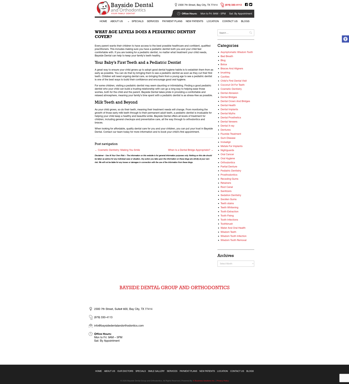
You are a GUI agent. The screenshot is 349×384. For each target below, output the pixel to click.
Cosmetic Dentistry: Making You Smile (117, 149)
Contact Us (230, 21)
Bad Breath (227, 56)
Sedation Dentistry (231, 195)
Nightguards (227, 150)
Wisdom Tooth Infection (233, 236)
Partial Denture (229, 166)
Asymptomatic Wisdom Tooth (237, 52)
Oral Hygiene (228, 158)
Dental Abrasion (229, 93)
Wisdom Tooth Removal (233, 240)
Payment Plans (172, 21)
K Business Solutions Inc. (204, 381)
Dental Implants (229, 109)
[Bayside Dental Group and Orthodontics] (125, 8)
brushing (225, 72)
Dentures (226, 129)
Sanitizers (226, 191)
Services (153, 21)
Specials (138, 21)
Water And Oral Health (233, 227)
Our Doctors (125, 371)
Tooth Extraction (229, 211)
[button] (345, 39)
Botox (224, 64)
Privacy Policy (223, 381)
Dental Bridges (229, 97)
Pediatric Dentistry (231, 170)
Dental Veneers (229, 121)
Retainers (226, 182)
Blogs (250, 371)
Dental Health (228, 105)
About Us (116, 21)
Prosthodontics (229, 174)
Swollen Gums (229, 199)
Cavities (225, 76)
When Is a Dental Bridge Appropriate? (190, 149)
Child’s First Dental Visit (234, 80)
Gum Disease (228, 137)
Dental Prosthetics (231, 117)
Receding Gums (229, 178)
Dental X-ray (227, 125)
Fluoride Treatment (231, 133)
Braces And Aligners (232, 68)
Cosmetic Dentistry (231, 88)
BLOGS (245, 21)
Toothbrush (227, 223)
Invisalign (226, 142)
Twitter (250, 4)
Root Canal (227, 187)
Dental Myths (228, 113)
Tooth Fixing (227, 215)
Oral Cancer (227, 154)
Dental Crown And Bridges (235, 101)
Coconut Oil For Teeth (233, 84)
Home (103, 21)
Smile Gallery (156, 371)
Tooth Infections (229, 219)
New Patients (194, 21)
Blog (223, 60)
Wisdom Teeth (228, 231)
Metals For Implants (232, 146)
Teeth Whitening (229, 207)
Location (213, 21)
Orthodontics (228, 162)
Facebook (246, 4)
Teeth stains (227, 203)
